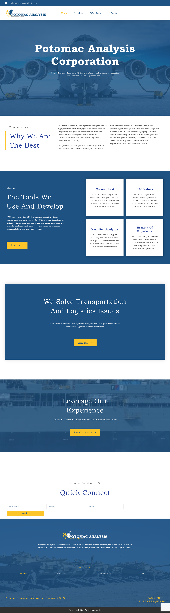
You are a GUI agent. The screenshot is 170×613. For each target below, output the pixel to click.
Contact (115, 13)
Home (64, 13)
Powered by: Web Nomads (85, 610)
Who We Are (97, 13)
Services (79, 13)
